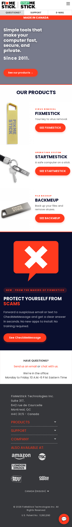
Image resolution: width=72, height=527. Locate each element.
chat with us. (49, 366)
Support (35, 12)
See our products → (20, 72)
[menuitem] (36, 491)
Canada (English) (35, 491)
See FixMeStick (50, 128)
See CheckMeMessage (25, 337)
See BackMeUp (49, 218)
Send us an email (25, 366)
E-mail (60, 12)
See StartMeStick (52, 171)
